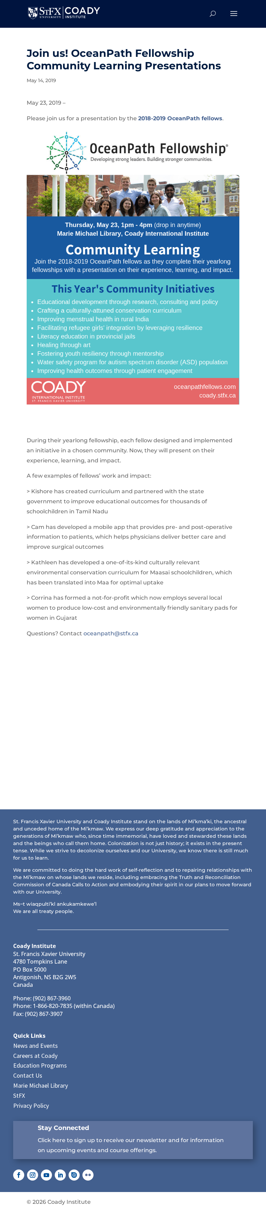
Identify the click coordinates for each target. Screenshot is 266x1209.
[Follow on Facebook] (18, 1175)
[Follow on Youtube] (46, 1175)
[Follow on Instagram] (32, 1175)
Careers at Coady (35, 1056)
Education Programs (40, 1065)
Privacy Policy (31, 1106)
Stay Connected (63, 1128)
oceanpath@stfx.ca (111, 633)
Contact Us (27, 1075)
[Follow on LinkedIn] (60, 1175)
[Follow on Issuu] (74, 1175)
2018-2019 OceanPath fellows (180, 118)
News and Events (35, 1046)
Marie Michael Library (40, 1085)
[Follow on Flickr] (88, 1175)
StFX (19, 1095)
